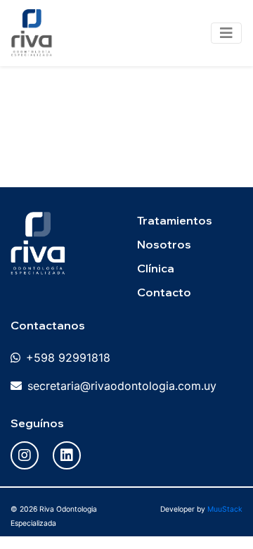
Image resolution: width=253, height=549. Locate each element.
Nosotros (164, 244)
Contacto (164, 292)
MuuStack (224, 509)
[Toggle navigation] (226, 33)
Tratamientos (174, 220)
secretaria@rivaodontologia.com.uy (121, 386)
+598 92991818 (68, 358)
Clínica (155, 268)
